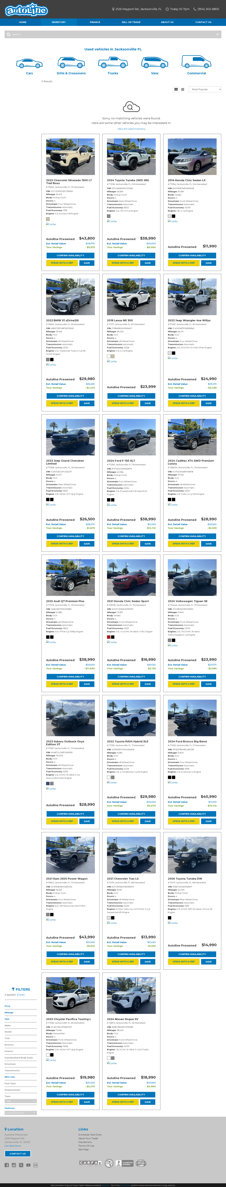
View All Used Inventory (131, 128)
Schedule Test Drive (90, 1134)
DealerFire (106, 1185)
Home (22, 22)
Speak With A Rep (62, 262)
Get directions (13, 1145)
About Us (167, 22)
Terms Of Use (86, 1145)
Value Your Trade (88, 1138)
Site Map (83, 1149)
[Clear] (21, 994)
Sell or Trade (131, 22)
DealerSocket (125, 1185)
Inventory (59, 22)
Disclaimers (85, 1142)
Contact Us (203, 22)
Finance (95, 22)
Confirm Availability (70, 255)
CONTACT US (18, 1153)
